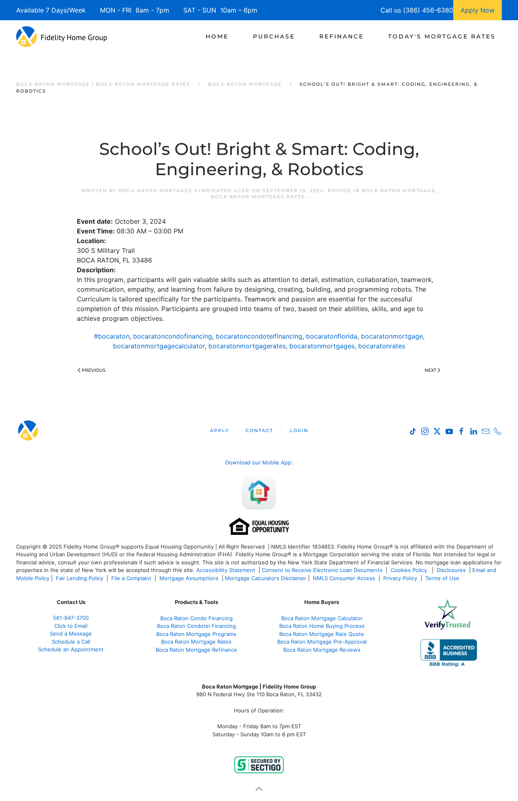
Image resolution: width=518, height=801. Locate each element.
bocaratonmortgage (392, 336)
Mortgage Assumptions (189, 578)
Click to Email (70, 626)
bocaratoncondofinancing (172, 336)
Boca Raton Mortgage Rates (258, 196)
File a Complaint (132, 578)
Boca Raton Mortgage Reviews (322, 649)
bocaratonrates (381, 346)
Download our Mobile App (258, 462)
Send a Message (71, 633)
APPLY (219, 430)
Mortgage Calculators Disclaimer (265, 578)
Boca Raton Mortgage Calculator (322, 618)
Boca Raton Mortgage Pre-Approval (322, 641)
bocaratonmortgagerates (247, 346)
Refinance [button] (341, 36)
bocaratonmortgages (322, 346)
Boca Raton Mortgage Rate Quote (321, 634)
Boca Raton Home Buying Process (322, 626)
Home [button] (217, 36)
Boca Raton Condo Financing (196, 618)
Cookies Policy (410, 570)
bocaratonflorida (331, 336)
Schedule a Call (71, 641)
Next (430, 370)
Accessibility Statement (225, 570)
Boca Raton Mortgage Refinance (196, 649)
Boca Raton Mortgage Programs (196, 634)
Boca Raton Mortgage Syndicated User (184, 190)
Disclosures (451, 570)
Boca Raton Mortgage (398, 190)
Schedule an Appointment (71, 649)
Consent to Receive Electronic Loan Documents (322, 570)
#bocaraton (112, 336)
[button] (259, 789)
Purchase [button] (274, 36)
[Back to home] (61, 36)
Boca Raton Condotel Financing (196, 626)
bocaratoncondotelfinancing (259, 336)
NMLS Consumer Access (344, 578)
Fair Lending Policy (79, 578)
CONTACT (259, 430)
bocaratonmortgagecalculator (159, 346)
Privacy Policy (400, 578)
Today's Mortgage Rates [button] (442, 36)
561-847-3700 (71, 618)
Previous (94, 370)
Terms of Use (443, 578)
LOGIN (299, 430)
